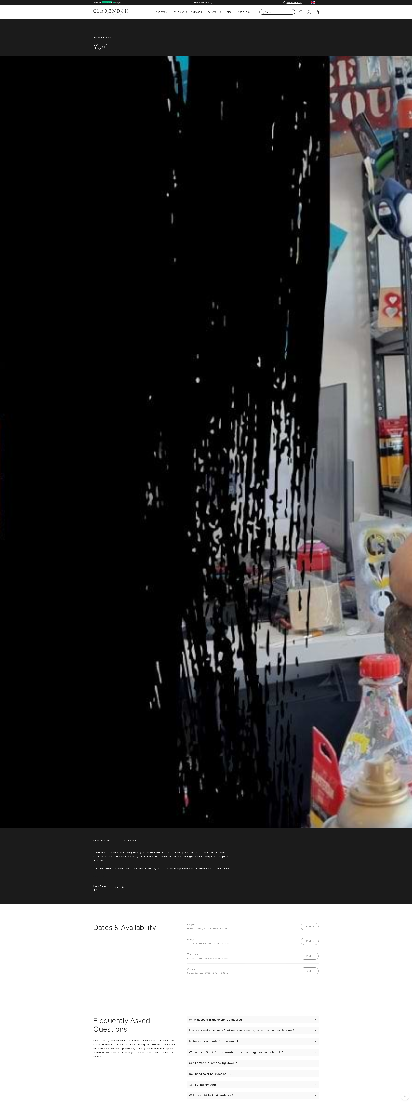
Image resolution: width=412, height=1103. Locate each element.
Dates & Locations (126, 840)
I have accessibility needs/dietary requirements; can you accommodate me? (241, 1030)
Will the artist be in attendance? (211, 1095)
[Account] (309, 12)
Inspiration (244, 12)
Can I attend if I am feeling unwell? (213, 1063)
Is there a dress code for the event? (213, 1041)
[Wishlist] (301, 12)
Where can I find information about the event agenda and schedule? (236, 1052)
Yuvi (112, 37)
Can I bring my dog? (203, 1084)
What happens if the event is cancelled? (216, 1019)
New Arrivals (179, 12)
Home (96, 37)
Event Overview (101, 840)
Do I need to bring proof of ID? (210, 1074)
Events (212, 12)
